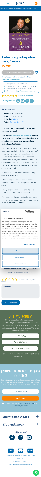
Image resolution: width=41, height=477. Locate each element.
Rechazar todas (20, 264)
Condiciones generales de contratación (20, 464)
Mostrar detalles (29, 244)
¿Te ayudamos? (13, 424)
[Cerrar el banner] (38, 211)
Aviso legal (20, 458)
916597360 (22, 342)
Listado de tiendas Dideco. (11, 79)
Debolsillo (16, 119)
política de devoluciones (27, 91)
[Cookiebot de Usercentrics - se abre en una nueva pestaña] (25, 211)
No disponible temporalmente (18, 72)
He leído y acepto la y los (22, 404)
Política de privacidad (20, 461)
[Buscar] (7, 3)
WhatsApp (21, 336)
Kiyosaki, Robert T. (17, 122)
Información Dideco (15, 416)
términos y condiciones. (22, 406)
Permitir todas (20, 251)
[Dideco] (20, 3)
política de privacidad (27, 403)
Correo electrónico (21, 348)
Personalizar (19, 257)
